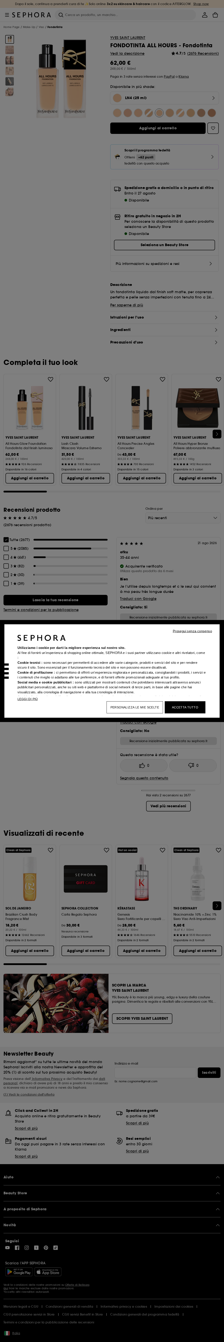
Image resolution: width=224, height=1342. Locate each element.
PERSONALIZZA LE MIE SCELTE (134, 707)
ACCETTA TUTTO (185, 707)
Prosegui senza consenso (192, 631)
